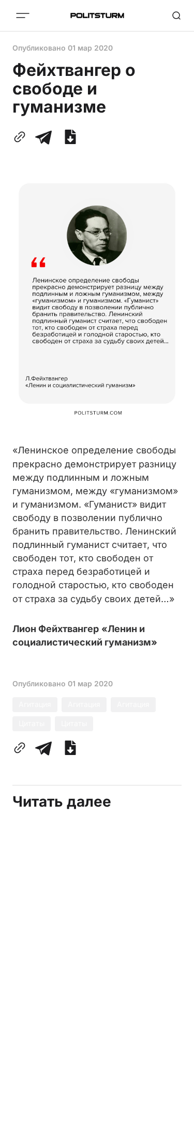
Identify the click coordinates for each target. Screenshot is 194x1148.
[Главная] (97, 15)
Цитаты (31, 723)
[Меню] (22, 15)
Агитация (35, 704)
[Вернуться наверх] (173, 1137)
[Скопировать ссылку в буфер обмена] (21, 137)
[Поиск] (176, 15)
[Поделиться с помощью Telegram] (43, 137)
